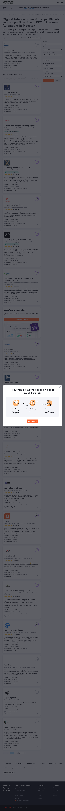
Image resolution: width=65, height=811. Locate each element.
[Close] (60, 387)
